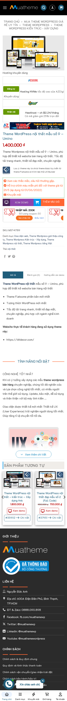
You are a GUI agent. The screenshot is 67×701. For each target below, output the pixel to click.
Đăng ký (11, 88)
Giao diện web (21, 236)
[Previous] (3, 504)
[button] (5, 7)
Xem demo (19, 510)
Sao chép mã (24, 217)
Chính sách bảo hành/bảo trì (19, 678)
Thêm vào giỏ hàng (51, 203)
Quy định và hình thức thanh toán (22, 665)
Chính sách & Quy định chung (20, 659)
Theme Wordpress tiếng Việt (37, 243)
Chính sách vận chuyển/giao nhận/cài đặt (28, 672)
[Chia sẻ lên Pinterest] (13, 256)
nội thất (12, 248)
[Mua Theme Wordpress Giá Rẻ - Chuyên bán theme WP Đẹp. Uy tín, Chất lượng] (24, 7)
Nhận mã (11, 111)
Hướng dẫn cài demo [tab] (54, 274)
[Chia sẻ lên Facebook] (4, 256)
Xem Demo (21, 202)
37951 (49, 517)
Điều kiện (39, 217)
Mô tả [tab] (13, 274)
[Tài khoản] (52, 8)
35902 (17, 517)
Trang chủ (11, 21)
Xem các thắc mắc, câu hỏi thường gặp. (30, 181)
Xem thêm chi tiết (35, 454)
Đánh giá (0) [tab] (33, 274)
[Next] (64, 504)
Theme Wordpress (35, 25)
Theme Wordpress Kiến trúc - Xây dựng (36, 26)
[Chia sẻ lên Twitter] (9, 256)
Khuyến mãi (13, 194)
